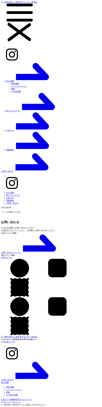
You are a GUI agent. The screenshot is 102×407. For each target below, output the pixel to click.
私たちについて (13, 195)
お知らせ (10, 198)
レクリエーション (19, 86)
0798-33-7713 (9, 342)
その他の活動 (12, 395)
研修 (13, 89)
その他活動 (16, 91)
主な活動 (10, 193)
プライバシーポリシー (11, 402)
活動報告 (10, 200)
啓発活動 (15, 84)
